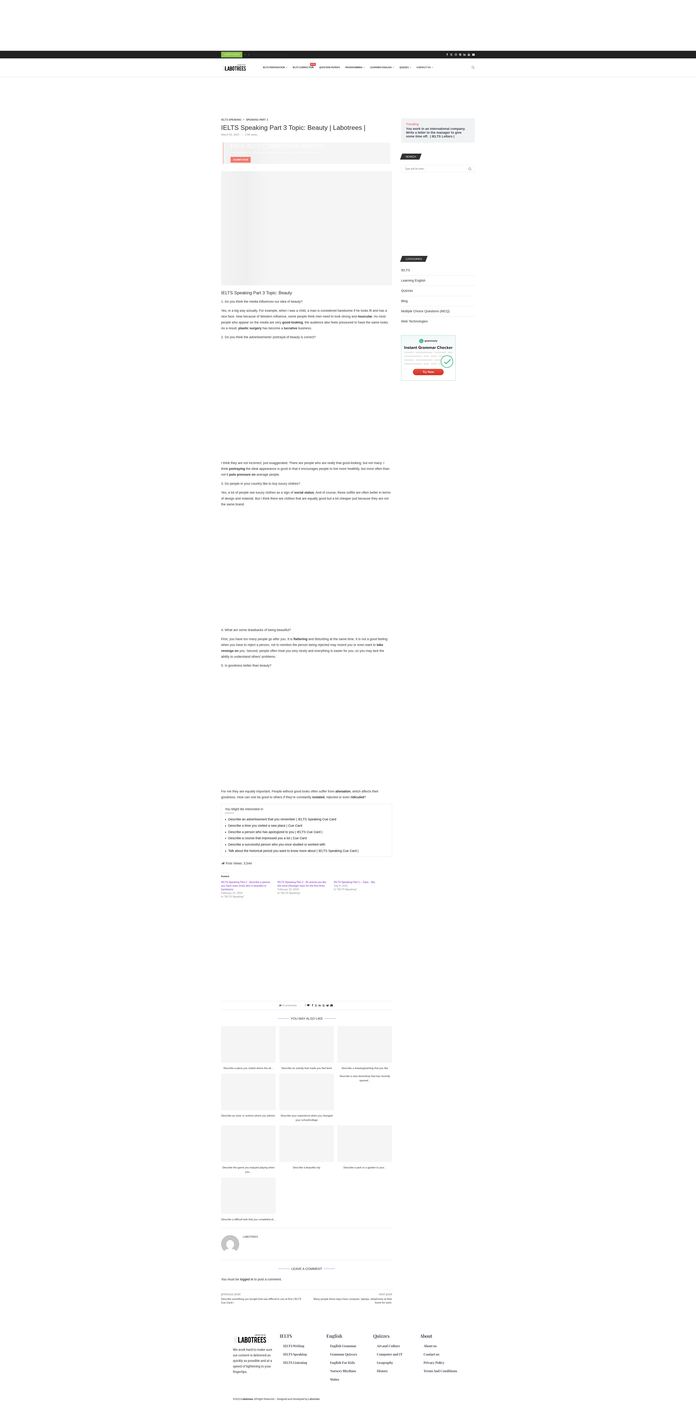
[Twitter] (451, 54)
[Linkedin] (464, 54)
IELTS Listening (295, 1362)
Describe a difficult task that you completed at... (248, 1219)
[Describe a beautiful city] (306, 1144)
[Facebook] (447, 54)
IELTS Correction (303, 66)
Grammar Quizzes (343, 1354)
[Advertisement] (109, 25)
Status (334, 1379)
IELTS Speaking (295, 1354)
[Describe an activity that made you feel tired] (306, 1044)
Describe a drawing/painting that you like (365, 1068)
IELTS (405, 270)
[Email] (473, 54)
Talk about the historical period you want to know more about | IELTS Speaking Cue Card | (293, 851)
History (382, 1371)
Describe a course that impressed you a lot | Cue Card (267, 838)
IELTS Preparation (274, 67)
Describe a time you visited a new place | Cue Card (265, 825)
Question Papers (329, 67)
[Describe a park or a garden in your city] (364, 1144)
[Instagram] (456, 54)
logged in (246, 1279)
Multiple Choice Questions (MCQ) (425, 311)
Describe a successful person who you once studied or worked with (276, 844)
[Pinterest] (460, 54)
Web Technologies (414, 321)
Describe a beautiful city (306, 1167)
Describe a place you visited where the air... (248, 1068)
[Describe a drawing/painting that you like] (364, 1044)
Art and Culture (388, 1346)
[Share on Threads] (323, 1005)
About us (430, 1346)
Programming (353, 67)
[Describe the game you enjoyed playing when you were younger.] (248, 1144)
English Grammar (343, 1346)
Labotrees (250, 1236)
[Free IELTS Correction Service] (306, 153)
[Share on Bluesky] (327, 1005)
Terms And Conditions (440, 1371)
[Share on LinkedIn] (320, 1005)
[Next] (249, 54)
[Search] (473, 67)
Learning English (381, 67)
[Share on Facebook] (312, 1005)
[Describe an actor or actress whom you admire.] (248, 1092)
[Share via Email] (331, 1005)
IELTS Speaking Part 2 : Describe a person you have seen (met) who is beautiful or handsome (245, 886)
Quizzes (404, 67)
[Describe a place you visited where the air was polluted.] (248, 1044)
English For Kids (342, 1362)
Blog (404, 301)
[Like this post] (308, 1005)
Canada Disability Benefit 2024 (270, 54)
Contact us (424, 67)
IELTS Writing (293, 1346)
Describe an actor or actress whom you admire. (248, 1115)
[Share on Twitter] (316, 1005)
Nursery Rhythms (343, 1371)
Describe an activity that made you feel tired (306, 1068)
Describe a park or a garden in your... (364, 1167)
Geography (385, 1362)
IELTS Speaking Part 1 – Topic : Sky (354, 882)
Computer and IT (390, 1354)
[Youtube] (469, 54)
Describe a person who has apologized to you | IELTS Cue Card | (275, 832)
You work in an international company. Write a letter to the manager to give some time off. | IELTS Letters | (435, 132)
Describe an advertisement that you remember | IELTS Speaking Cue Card (282, 819)
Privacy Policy (434, 1362)
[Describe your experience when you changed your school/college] (306, 1092)
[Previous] (245, 54)
